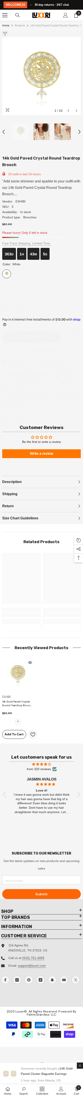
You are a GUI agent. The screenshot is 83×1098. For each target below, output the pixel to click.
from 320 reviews (39, 769)
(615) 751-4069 (33, 958)
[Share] (77, 333)
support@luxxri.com (32, 965)
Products (20, 25)
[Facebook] (5, 980)
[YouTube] (64, 980)
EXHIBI (20, 201)
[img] (41, 764)
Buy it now (42, 351)
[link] (68, 337)
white (18, 722)
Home (6, 25)
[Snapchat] (52, 980)
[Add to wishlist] (32, 734)
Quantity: (8, 291)
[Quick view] (30, 662)
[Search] (17, 15)
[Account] (65, 15)
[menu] (5, 15)
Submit (41, 894)
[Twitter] (75, 980)
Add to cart (32, 337)
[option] (41, 76)
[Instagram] (17, 980)
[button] (68, 111)
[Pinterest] (29, 980)
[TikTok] (40, 980)
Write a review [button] (41, 453)
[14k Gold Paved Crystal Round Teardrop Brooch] (17, 674)
